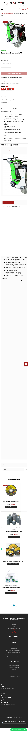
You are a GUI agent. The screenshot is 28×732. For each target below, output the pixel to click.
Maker (6, 86)
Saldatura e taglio (10, 527)
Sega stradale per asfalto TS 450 (10, 150)
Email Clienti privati (6, 697)
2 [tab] (9, 611)
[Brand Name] (14, 605)
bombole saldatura (19, 527)
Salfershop (15, 534)
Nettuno (13, 590)
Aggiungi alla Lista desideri (16, 77)
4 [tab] (14, 611)
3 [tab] (12, 611)
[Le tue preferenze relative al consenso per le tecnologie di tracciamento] (1, 549)
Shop (5, 13)
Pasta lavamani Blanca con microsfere (11, 587)
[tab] (14, 97)
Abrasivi (17, 499)
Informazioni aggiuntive (8, 100)
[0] (26, 9)
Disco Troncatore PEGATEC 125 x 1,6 (11, 501)
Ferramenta (10, 13)
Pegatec (13, 504)
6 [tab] (18, 611)
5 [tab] (16, 611)
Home (2, 13)
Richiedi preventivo (15, 73)
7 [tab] (20, 611)
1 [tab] (7, 611)
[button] (26, 364)
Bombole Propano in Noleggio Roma (14, 531)
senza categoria (15, 83)
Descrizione (4, 97)
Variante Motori (4, 60)
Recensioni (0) (5, 102)
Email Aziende (4, 702)
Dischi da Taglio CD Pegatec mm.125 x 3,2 (13, 561)
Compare (4, 77)
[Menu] (2, 10)
